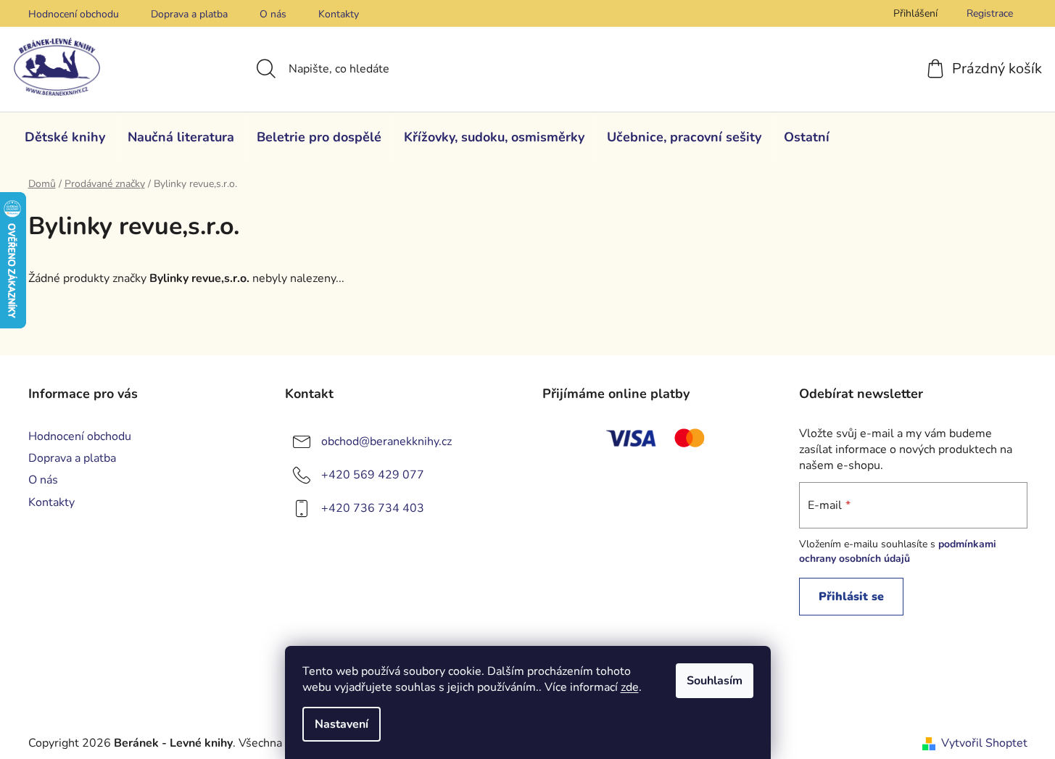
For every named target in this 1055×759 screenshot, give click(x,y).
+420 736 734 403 (372, 508)
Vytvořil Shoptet (984, 743)
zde (630, 687)
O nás (273, 14)
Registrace (990, 13)
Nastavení (341, 724)
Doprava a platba (189, 14)
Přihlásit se (851, 597)
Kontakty (338, 14)
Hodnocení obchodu (73, 14)
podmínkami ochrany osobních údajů (897, 551)
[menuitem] (65, 137)
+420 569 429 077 (372, 475)
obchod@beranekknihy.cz (386, 441)
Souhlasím (714, 681)
